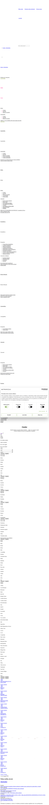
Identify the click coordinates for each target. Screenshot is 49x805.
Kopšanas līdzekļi (6, 257)
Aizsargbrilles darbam (7, 328)
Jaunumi (2, 795)
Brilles (1, 108)
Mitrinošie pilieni (6, 207)
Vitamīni (4, 205)
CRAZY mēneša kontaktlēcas (8, 252)
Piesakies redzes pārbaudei (29, 9)
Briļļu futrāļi (5, 201)
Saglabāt (6, 453)
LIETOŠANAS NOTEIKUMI (6, 799)
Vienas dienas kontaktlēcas (8, 244)
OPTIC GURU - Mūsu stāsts (20, 795)
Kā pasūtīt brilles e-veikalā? (36, 786)
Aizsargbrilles (5, 195)
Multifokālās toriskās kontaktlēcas (9, 249)
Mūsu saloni (20, 9)
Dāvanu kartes (39, 9)
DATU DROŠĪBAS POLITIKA (6, 800)
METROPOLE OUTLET (37, 795)
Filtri (1, 433)
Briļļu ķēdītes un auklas (7, 202)
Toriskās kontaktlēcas (7, 247)
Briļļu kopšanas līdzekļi (7, 200)
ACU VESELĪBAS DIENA (9, 795)
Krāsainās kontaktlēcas (7, 250)
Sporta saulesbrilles (6, 156)
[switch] (18, 407)
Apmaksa (11, 796)
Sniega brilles (5, 196)
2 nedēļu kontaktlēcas (7, 245)
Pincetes (4, 261)
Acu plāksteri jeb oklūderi (8, 204)
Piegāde (8, 796)
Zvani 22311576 (6, 792)
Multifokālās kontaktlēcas (7, 248)
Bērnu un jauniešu (6, 112)
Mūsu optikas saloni (4, 790)
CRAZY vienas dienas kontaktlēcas (9, 251)
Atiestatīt (2, 453)
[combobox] (23, 45)
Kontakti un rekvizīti (12, 790)
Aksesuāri (2, 198)
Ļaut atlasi (24, 414)
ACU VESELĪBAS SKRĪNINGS (7, 788)
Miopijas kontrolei (6, 253)
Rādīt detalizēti (42, 411)
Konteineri (5, 260)
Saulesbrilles (2, 114)
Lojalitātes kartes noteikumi (25, 786)
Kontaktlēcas (10, 786)
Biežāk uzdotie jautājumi (17, 792)
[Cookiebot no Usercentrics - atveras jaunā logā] (42, 389)
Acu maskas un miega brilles (8, 206)
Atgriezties (3, 782)
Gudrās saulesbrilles (6, 157)
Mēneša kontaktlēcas (7, 246)
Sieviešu (4, 111)
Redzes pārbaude (16, 786)
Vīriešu (4, 110)
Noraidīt (9, 414)
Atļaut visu (40, 414)
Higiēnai (4, 208)
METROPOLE (29, 795)
